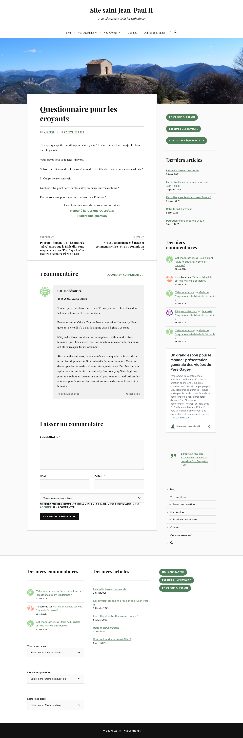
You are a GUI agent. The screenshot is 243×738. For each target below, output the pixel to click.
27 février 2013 (74, 132)
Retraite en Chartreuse (179, 208)
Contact (132, 32)
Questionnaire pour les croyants (78, 113)
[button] (175, 32)
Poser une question (182, 117)
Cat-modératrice (184, 257)
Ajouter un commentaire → (125, 274)
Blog (68, 32)
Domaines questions (39, 672)
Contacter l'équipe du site (186, 140)
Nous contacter (173, 572)
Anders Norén (132, 731)
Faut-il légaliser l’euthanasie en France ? (188, 197)
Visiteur (49, 132)
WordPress (110, 731)
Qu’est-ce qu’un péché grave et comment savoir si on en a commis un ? (120, 246)
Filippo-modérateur (186, 311)
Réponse (134, 394)
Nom (44, 476)
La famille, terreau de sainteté (182, 170)
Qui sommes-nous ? (155, 32)
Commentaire (50, 437)
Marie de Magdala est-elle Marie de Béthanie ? (195, 296)
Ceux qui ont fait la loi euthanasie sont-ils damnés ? (194, 261)
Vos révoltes (111, 32)
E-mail (100, 476)
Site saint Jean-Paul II (121, 10)
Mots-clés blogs (36, 698)
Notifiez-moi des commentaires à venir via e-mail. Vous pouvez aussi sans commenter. (90, 505)
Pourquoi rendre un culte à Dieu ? (185, 220)
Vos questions (86, 32)
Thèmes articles (36, 646)
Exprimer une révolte (183, 129)
